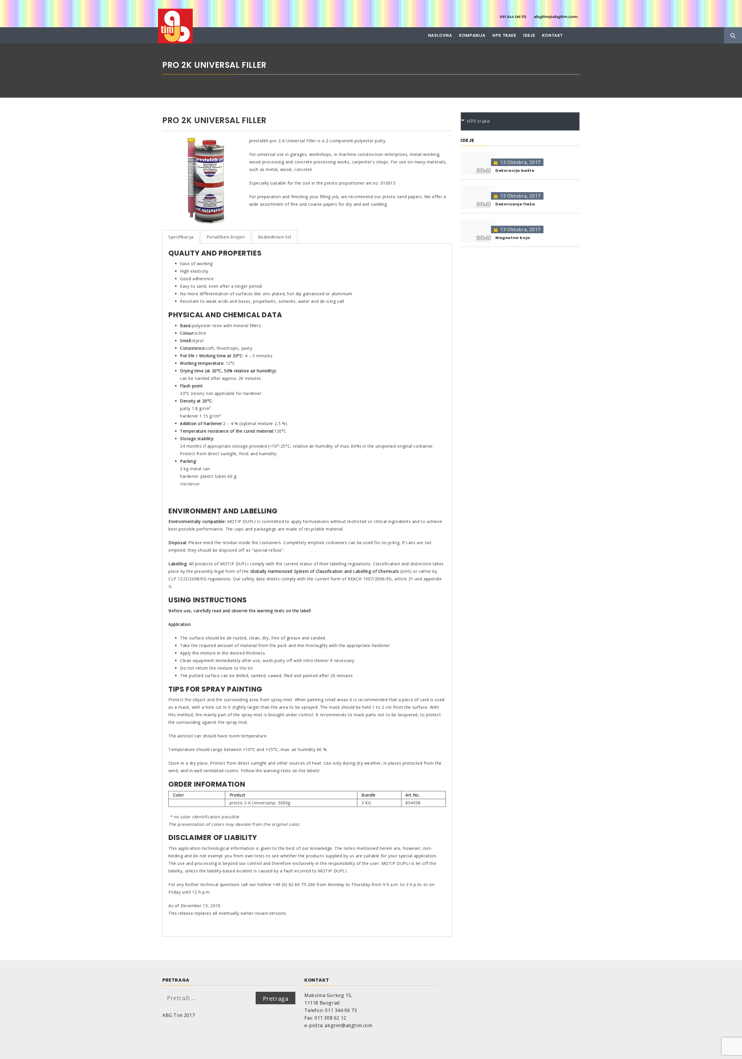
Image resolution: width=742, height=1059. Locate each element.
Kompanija (472, 35)
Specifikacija (181, 237)
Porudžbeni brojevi (226, 237)
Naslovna (440, 35)
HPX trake (504, 35)
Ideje (529, 35)
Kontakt (552, 35)
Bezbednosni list (275, 237)
